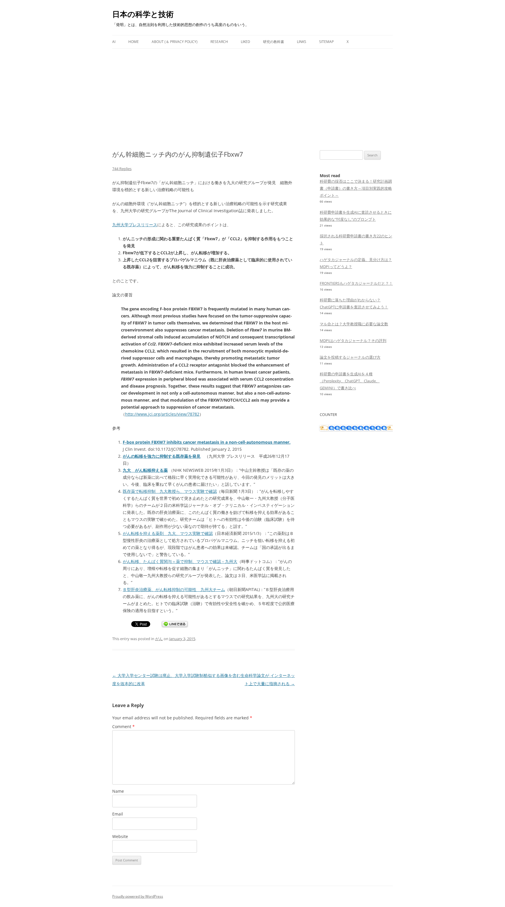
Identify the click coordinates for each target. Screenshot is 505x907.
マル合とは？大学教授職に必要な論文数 (354, 323)
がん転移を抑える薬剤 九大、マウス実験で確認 (168, 533)
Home (133, 41)
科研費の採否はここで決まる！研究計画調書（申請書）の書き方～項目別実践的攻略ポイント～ (356, 188)
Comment (123, 726)
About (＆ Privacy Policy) (175, 41)
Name (118, 791)
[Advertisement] (252, 92)
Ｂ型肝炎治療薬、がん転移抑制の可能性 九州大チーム (174, 589)
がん (159, 638)
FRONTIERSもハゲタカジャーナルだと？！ (356, 283)
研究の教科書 (273, 41)
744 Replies (122, 168)
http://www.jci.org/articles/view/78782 (162, 414)
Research (219, 41)
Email (117, 814)
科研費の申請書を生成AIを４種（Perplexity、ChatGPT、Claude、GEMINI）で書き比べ (350, 381)
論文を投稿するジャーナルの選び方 (350, 357)
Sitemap (326, 41)
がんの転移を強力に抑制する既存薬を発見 (161, 456)
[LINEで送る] (175, 624)
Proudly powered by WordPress (137, 896)
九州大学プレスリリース (134, 224)
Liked (245, 41)
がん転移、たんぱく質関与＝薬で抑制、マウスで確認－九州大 (180, 561)
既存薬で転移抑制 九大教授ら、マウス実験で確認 (170, 491)
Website (120, 836)
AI (113, 41)
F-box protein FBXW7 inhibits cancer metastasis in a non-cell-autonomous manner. (206, 442)
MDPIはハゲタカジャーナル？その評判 (353, 340)
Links (301, 41)
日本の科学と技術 (143, 14)
